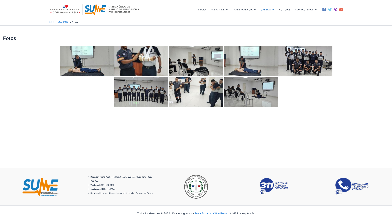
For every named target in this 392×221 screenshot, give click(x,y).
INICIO (202, 9)
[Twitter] (330, 10)
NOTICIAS (284, 9)
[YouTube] (341, 10)
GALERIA (266, 9)
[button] (226, 9)
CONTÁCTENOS (304, 9)
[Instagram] (335, 10)
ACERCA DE (218, 9)
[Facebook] (324, 10)
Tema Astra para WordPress (211, 213)
